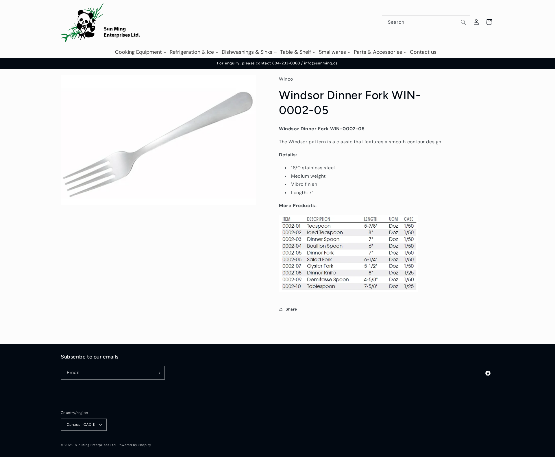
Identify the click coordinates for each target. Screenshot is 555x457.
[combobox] (426, 22)
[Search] (463, 22)
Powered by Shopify (134, 445)
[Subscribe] (158, 373)
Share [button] (291, 309)
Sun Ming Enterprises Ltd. (96, 445)
